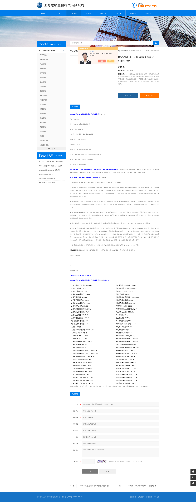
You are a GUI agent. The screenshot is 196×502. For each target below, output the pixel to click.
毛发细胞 (43, 118)
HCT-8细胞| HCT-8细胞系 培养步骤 (50, 166)
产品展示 (74, 13)
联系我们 (148, 13)
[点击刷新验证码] (102, 461)
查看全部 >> (51, 149)
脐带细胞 (43, 73)
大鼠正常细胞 (44, 140)
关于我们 (59, 13)
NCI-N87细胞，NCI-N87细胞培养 (50, 170)
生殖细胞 (43, 68)
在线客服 (149, 95)
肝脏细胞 (43, 91)
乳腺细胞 (43, 77)
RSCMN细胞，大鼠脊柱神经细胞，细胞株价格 (94, 486)
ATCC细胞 (43, 55)
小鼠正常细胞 (44, 145)
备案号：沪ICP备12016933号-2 (72, 497)
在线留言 (133, 13)
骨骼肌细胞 (43, 100)
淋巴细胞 (43, 109)
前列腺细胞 (43, 95)
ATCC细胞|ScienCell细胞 (47, 50)
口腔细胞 (43, 127)
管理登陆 (149, 497)
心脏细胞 (43, 86)
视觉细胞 (43, 82)
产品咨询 (128, 95)
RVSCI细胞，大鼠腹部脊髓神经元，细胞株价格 (141, 486)
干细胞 (42, 136)
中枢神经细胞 (44, 59)
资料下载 (118, 13)
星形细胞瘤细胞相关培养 (47, 178)
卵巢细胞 (43, 64)
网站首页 (44, 13)
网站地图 (156, 497)
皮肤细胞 (43, 122)
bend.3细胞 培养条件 (46, 174)
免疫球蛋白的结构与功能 (47, 182)
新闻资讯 (88, 13)
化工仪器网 (141, 497)
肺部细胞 (43, 131)
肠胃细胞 (43, 104)
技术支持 (103, 13)
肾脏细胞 (43, 113)
